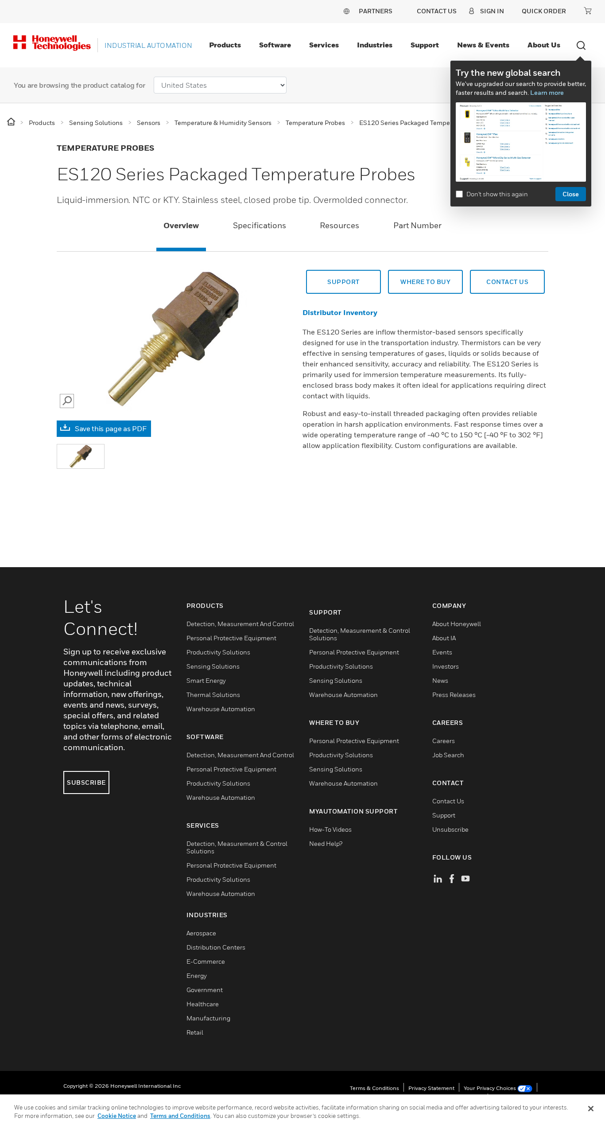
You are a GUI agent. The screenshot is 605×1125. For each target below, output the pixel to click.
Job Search (448, 755)
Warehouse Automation (220, 708)
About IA (444, 638)
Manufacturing (208, 1018)
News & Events (483, 44)
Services (324, 44)
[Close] (591, 1108)
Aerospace (201, 933)
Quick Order (544, 11)
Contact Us (448, 801)
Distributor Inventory (339, 312)
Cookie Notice (116, 1115)
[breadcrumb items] (11, 122)
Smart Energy (206, 680)
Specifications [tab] (259, 225)
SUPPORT (343, 281)
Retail (194, 1032)
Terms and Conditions (180, 1115)
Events (442, 652)
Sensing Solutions (213, 666)
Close (570, 194)
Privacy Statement (431, 1088)
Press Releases (454, 694)
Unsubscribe (450, 829)
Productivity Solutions (218, 652)
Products (225, 44)
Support (425, 44)
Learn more (547, 92)
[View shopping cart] (588, 11)
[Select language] (346, 11)
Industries (374, 44)
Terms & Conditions (374, 1088)
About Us (543, 44)
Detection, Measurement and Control (240, 623)
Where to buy (425, 281)
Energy (196, 975)
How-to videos (330, 829)
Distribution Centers (215, 947)
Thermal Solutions (213, 694)
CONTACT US (507, 281)
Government (204, 989)
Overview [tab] (181, 225)
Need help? (325, 843)
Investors (445, 666)
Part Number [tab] (417, 225)
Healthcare (202, 1004)
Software (275, 44)
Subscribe (86, 782)
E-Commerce (205, 961)
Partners (375, 11)
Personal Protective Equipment (231, 638)
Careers (443, 740)
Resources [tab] (339, 225)
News (440, 680)
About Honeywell (456, 623)
